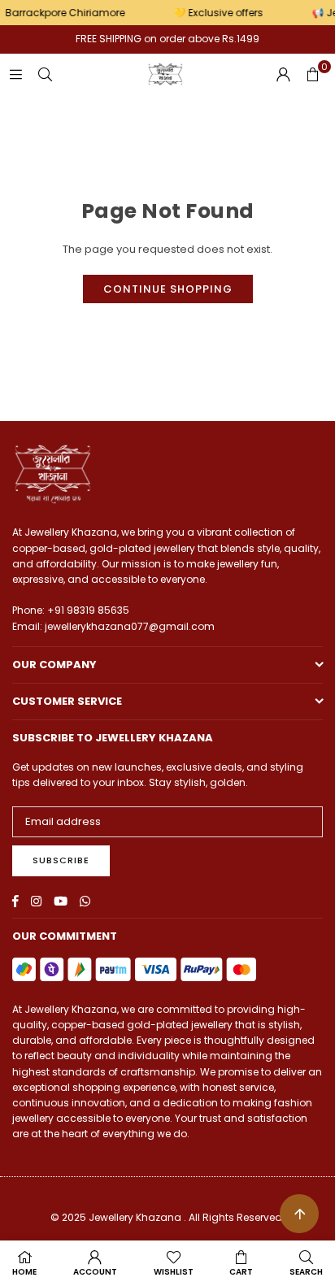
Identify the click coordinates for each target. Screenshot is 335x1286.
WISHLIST (174, 1272)
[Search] (44, 74)
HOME (24, 1272)
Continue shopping (168, 289)
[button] (312, 74)
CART (241, 1272)
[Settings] (283, 74)
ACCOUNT (95, 1272)
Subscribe (61, 860)
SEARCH (306, 1272)
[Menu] (15, 74)
